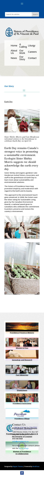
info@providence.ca (20, 441)
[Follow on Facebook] (22, 473)
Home (14, 45)
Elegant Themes (18, 466)
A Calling (23, 45)
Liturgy (31, 45)
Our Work (22, 51)
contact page (24, 448)
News (14, 58)
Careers (32, 51)
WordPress (35, 466)
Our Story (22, 58)
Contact (32, 58)
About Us (14, 51)
